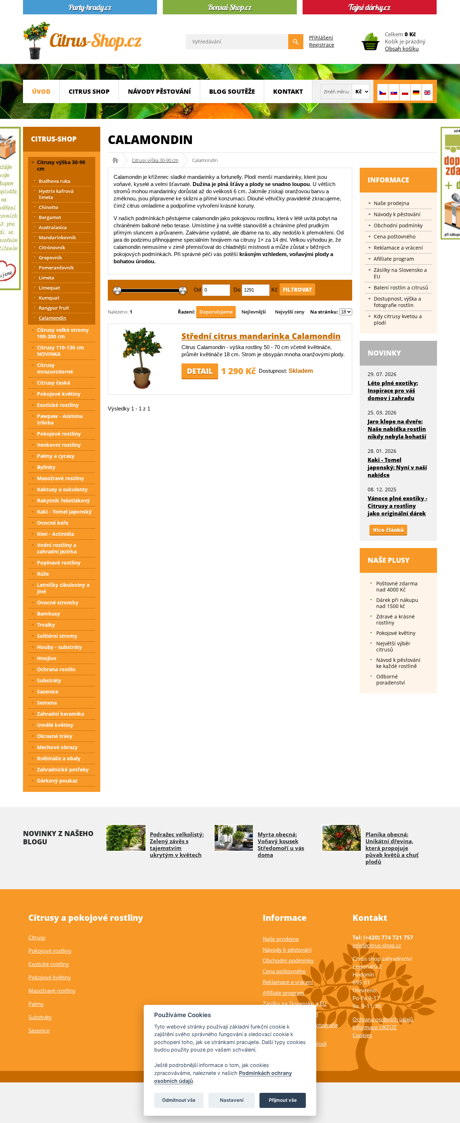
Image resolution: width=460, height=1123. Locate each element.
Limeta (46, 277)
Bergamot (50, 217)
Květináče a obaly (58, 758)
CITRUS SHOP (89, 91)
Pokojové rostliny (59, 433)
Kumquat (49, 297)
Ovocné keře (52, 522)
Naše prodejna (391, 203)
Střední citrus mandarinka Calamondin (261, 335)
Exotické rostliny (58, 405)
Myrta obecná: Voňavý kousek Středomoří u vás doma (281, 844)
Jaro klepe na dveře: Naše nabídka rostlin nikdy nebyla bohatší (397, 429)
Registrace (321, 44)
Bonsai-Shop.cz (118, 160)
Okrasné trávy (54, 736)
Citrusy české (53, 382)
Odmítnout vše (179, 1100)
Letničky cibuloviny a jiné (63, 588)
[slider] (117, 291)
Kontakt (288, 91)
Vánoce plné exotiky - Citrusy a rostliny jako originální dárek (397, 506)
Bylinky (46, 467)
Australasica (53, 227)
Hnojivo (46, 658)
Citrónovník (52, 247)
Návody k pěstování (397, 214)
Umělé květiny (55, 724)
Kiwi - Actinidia (55, 533)
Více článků (388, 529)
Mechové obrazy (57, 747)
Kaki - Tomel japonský (64, 511)
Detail (200, 371)
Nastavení (231, 1100)
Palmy (36, 1003)
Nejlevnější (254, 311)
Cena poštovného (394, 236)
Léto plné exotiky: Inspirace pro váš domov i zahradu (393, 390)
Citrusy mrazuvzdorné (55, 368)
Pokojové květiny (58, 393)
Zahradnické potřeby (63, 769)
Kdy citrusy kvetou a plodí (398, 319)
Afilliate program (394, 258)
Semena (47, 702)
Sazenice (47, 691)
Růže (43, 573)
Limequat (49, 287)
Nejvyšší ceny (289, 311)
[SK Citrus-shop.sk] (393, 92)
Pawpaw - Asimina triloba (60, 419)
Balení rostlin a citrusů (401, 287)
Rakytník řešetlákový (63, 500)
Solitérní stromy (57, 635)
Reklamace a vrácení (398, 247)
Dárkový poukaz (57, 780)
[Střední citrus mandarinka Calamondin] (142, 388)
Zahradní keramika (60, 713)
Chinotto (48, 207)
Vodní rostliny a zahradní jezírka (57, 548)
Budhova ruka (54, 181)
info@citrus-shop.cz (377, 945)
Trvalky (46, 624)
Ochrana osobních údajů (383, 1019)
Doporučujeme (216, 311)
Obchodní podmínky (398, 225)
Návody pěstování (159, 91)
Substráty (49, 680)
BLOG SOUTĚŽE (232, 91)
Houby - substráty (59, 647)
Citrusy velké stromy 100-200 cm (63, 333)
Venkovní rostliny (59, 444)
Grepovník (50, 257)
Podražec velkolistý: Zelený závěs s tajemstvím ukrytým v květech (177, 844)
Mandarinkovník (57, 237)
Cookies (362, 1035)
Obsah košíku (402, 48)
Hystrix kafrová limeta (56, 194)
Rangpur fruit (54, 308)
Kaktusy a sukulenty (62, 489)
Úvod (41, 91)
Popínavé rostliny (58, 562)
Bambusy (48, 613)
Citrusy (37, 937)
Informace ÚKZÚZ (375, 1027)
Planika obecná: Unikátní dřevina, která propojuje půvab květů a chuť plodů (392, 848)
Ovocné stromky (57, 602)
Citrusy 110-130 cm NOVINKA (60, 350)
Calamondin (52, 318)
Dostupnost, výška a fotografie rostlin (397, 301)
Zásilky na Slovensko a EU (400, 273)
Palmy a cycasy (55, 456)
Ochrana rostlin (56, 669)
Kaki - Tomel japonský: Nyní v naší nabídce (397, 467)
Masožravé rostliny (60, 478)
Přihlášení (321, 37)
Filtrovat (297, 289)
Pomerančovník (56, 267)
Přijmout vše (283, 1100)
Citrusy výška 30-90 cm (155, 160)
